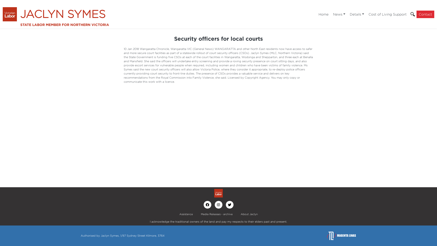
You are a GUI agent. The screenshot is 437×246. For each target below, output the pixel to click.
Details (355, 14)
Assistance (186, 214)
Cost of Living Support (388, 14)
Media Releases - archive (217, 214)
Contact (425, 14)
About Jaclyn (249, 214)
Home (324, 14)
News (337, 14)
